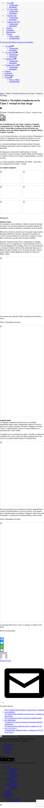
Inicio (2, 93)
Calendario (10, 30)
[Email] (22, 650)
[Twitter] (22, 643)
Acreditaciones (14, 38)
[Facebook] (22, 639)
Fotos (7, 751)
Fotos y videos (14, 36)
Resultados (13, 7)
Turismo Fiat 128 (13, 22)
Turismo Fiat (11, 16)
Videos (7, 753)
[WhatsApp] (22, 646)
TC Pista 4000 (12, 9)
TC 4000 (10, 3)
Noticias (9, 28)
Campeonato (13, 5)
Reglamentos (10, 32)
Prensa (9, 34)
